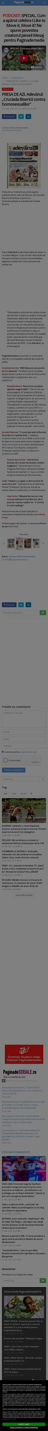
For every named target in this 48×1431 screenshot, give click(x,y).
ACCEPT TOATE (24, 1424)
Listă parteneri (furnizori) (9, 1419)
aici (22, 1401)
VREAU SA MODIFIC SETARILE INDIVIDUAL (24, 1427)
